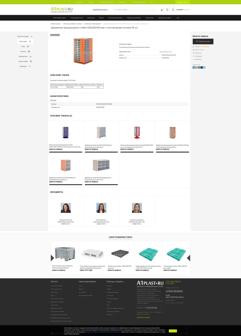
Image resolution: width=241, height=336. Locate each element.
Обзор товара (23, 41)
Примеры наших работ (113, 311)
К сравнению (198, 56)
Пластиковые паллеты (115, 18)
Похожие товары (23, 61)
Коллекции (110, 314)
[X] (202, 67)
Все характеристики (166, 51)
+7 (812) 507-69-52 (83, 10)
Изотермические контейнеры (59, 314)
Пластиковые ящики (59, 18)
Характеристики (23, 56)
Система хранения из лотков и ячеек (61, 321)
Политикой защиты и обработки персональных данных (104, 332)
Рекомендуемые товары (86, 295)
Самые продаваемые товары (120, 237)
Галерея (91, 2)
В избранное (198, 53)
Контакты (79, 2)
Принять (172, 331)
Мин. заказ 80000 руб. (138, 2)
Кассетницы (91, 18)
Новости (109, 302)
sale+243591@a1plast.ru (100, 9)
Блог (108, 305)
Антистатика (150, 18)
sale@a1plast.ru (66, 224)
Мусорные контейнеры (134, 18)
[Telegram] (204, 67)
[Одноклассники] (196, 67)
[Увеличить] (83, 51)
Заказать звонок (183, 2)
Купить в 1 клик (199, 50)
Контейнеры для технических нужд (60, 318)
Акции (80, 286)
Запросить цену (204, 41)
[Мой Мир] (199, 67)
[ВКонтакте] (194, 67)
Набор (23, 46)
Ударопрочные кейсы (164, 18)
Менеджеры (23, 66)
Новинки (81, 289)
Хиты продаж (82, 292)
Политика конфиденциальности (115, 308)
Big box (101, 18)
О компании (122, 2)
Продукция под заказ (106, 2)
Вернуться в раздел (23, 36)
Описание (23, 51)
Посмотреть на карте (143, 317)
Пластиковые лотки (76, 18)
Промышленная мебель (57, 311)
